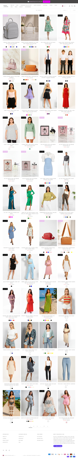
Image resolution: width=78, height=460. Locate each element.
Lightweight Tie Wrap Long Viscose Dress (66, 350)
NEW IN (12, 5)
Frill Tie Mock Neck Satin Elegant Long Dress (48, 282)
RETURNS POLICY (40, 440)
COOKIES (4, 438)
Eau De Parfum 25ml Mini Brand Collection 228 (29, 179)
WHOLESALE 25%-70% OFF (26, 5)
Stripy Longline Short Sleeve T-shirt (11, 145)
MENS (16, 6)
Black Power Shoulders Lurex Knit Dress (11, 282)
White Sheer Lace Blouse (48, 417)
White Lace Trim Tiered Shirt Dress (30, 383)
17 (44, 426)
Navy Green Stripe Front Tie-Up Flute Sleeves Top (29, 350)
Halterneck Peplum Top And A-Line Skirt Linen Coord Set (66, 111)
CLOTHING (45, 5)
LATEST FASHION (37, 5)
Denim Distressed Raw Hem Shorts (11, 349)
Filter (74, 10)
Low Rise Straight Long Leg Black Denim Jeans (48, 384)
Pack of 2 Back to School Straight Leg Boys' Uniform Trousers (48, 77)
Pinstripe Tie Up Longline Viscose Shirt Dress (11, 248)
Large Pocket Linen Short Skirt (11, 110)
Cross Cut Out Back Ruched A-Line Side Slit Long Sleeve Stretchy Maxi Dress (29, 213)
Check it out (46, 1)
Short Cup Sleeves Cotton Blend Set (29, 417)
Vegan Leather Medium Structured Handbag (11, 77)
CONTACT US (21, 436)
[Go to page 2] (47, 426)
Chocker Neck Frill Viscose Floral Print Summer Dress (30, 248)
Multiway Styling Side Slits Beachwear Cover (48, 316)
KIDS (12, 6)
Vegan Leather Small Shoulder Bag (29, 76)
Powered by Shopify (36, 455)
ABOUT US (4, 436)
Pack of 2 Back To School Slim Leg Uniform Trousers (66, 77)
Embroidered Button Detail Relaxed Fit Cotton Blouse (48, 213)
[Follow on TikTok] (9, 450)
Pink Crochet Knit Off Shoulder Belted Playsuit (66, 418)
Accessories (28, 6)
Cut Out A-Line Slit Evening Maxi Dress (11, 213)
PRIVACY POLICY (6, 440)
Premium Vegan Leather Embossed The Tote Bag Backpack (11, 43)
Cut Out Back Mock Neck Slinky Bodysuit (66, 179)
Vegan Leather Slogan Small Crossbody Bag (48, 248)
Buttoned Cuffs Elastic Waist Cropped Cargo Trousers (66, 213)
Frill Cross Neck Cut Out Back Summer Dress (48, 43)
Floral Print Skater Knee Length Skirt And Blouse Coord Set (66, 43)
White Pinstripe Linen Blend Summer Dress (66, 282)
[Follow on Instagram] (6, 450)
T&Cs (19, 442)
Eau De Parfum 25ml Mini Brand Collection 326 (48, 145)
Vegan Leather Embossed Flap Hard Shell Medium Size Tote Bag (29, 43)
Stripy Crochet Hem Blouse (48, 349)
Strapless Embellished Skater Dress (48, 110)
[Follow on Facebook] (3, 450)
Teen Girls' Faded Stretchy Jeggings (66, 383)
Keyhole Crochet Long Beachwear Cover (11, 418)
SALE (17, 5)
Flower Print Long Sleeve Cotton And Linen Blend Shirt (30, 145)
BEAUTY (21, 6)
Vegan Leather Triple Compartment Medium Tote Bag (66, 248)
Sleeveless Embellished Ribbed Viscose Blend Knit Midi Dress (11, 384)
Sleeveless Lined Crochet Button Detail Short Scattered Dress (30, 111)
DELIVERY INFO (40, 438)
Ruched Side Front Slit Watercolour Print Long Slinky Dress (11, 316)
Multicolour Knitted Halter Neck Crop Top (66, 316)
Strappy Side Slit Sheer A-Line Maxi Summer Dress (30, 316)
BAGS (56, 5)
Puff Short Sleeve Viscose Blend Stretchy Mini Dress (48, 179)
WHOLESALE (21, 438)
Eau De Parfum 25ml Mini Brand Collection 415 (11, 179)
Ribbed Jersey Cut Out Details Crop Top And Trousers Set (30, 282)
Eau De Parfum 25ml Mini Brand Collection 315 (66, 145)
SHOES (51, 5)
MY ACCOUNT (39, 436)
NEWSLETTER (5, 442)
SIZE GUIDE (21, 440)
